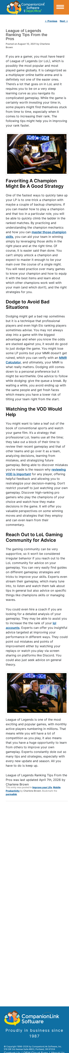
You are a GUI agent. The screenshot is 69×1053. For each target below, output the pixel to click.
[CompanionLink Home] (27, 7)
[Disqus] (37, 854)
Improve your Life (42, 787)
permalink (11, 794)
